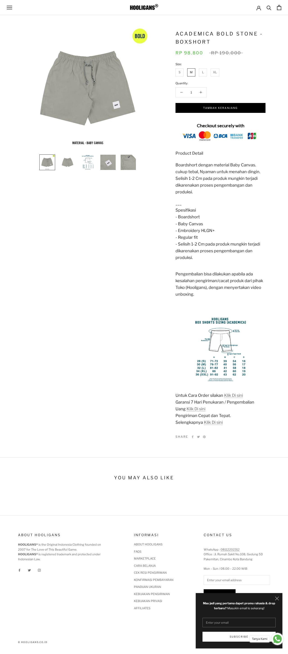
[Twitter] (198, 436)
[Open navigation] (9, 7)
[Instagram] (39, 570)
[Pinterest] (204, 436)
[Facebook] (192, 436)
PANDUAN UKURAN (147, 587)
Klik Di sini (233, 395)
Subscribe (239, 636)
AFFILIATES (142, 608)
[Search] (269, 7)
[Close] (277, 598)
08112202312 (230, 549)
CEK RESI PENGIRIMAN (150, 572)
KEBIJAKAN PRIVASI (148, 601)
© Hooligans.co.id (32, 642)
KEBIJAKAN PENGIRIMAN (152, 594)
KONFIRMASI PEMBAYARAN (153, 580)
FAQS (137, 551)
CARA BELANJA (145, 565)
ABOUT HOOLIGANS (148, 544)
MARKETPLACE (145, 558)
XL (215, 72)
